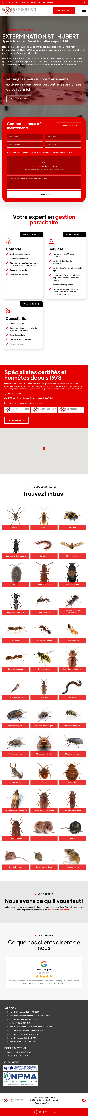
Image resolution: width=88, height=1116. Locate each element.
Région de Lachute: (22, 1034)
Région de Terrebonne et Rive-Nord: (29, 1027)
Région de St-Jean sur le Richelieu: (28, 1015)
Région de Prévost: (22, 1038)
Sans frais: (19, 1023)
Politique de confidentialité (44, 1097)
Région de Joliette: (22, 1041)
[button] (3, 973)
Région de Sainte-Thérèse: (25, 1030)
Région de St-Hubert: (23, 1012)
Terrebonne (65, 909)
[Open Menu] (84, 10)
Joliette (50, 909)
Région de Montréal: (22, 1019)
